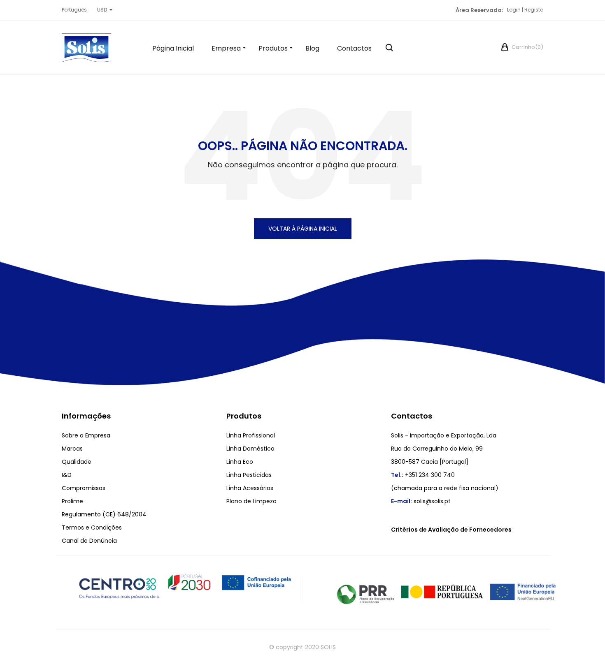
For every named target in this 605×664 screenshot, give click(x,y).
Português (74, 9)
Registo (533, 9)
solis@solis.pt (432, 501)
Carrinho (526, 47)
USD (102, 9)
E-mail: (401, 501)
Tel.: (397, 475)
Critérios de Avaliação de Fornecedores (451, 529)
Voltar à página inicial (302, 228)
